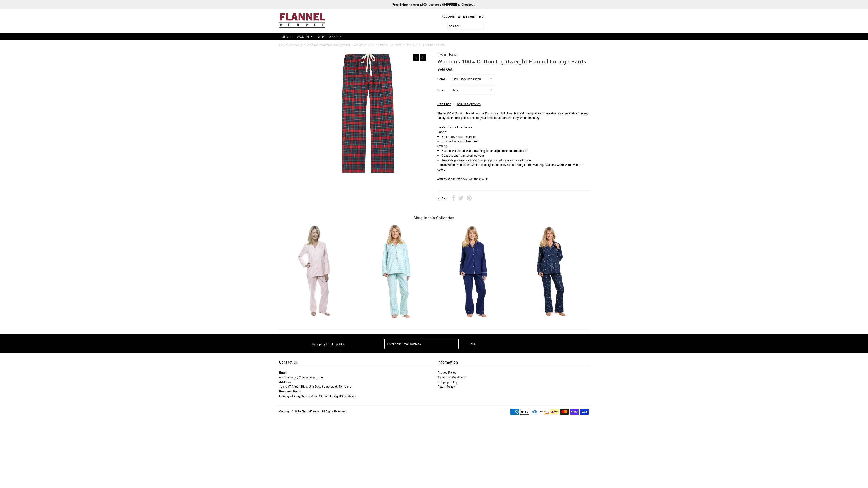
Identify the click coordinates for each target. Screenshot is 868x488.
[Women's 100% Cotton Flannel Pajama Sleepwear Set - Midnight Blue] (472, 318)
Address (285, 382)
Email (283, 372)
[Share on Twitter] (461, 198)
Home (283, 45)
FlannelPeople (311, 411)
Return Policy (446, 386)
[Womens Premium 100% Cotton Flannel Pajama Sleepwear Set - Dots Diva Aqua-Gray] (395, 318)
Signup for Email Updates (328, 344)
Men (284, 36)
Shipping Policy (447, 382)
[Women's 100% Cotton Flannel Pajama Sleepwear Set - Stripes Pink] (317, 316)
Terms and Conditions (451, 377)
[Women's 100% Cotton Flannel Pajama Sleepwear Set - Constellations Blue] (550, 318)
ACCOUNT (449, 16)
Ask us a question (469, 104)
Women (303, 36)
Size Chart (444, 104)
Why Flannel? (329, 36)
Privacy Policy (446, 372)
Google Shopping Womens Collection (320, 45)
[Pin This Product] (469, 198)
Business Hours (290, 391)
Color (441, 79)
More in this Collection (434, 218)
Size (440, 90)
